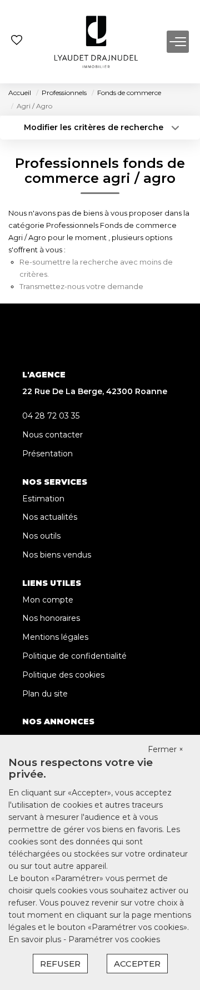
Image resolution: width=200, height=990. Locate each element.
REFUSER (60, 963)
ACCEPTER (137, 963)
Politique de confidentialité (74, 656)
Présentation (47, 454)
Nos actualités (49, 517)
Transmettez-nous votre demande (81, 286)
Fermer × (165, 749)
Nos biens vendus (56, 555)
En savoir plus (35, 939)
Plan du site (45, 694)
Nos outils (41, 536)
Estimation (43, 499)
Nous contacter (52, 435)
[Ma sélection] (16, 41)
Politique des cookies (63, 675)
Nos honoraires (51, 618)
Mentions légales (55, 637)
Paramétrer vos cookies (114, 939)
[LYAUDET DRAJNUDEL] (96, 41)
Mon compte (47, 600)
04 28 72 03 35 (50, 416)
